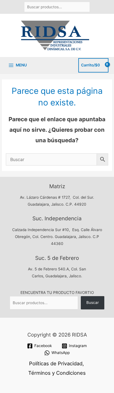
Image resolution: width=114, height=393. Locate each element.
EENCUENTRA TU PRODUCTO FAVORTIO (57, 292)
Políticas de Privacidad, (56, 363)
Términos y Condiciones (57, 373)
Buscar (92, 302)
